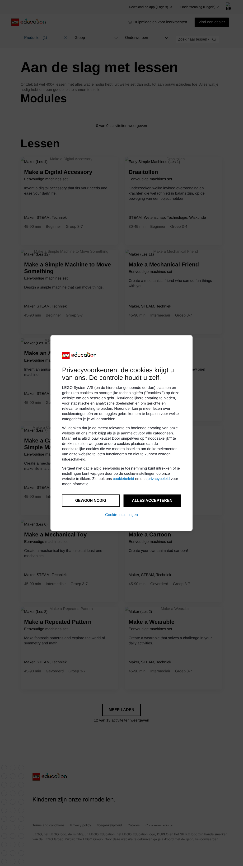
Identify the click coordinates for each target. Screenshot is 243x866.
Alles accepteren (152, 500)
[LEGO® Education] (79, 355)
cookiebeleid (123, 479)
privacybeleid (159, 479)
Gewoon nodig (90, 500)
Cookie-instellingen (121, 515)
